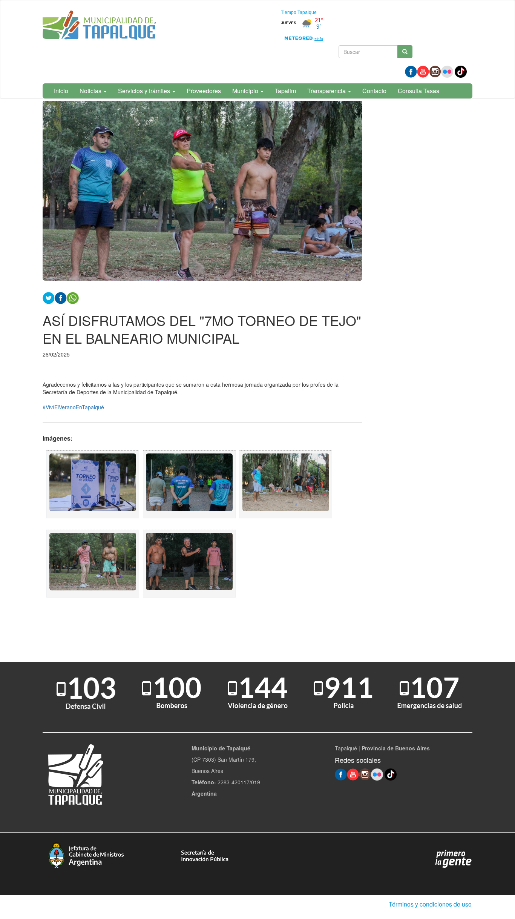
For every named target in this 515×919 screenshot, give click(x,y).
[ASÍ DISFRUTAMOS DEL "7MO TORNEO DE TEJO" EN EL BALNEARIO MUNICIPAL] (92, 484)
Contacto (374, 90)
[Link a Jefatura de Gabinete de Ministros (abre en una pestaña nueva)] (86, 854)
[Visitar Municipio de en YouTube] (423, 71)
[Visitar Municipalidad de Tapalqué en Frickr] (447, 71)
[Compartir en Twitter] (49, 297)
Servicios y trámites (145, 90)
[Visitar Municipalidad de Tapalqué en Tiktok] (461, 71)
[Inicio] (99, 26)
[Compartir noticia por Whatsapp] (73, 297)
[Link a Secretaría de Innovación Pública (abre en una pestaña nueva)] (204, 855)
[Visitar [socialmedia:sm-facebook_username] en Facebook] (61, 297)
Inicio (61, 90)
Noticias (91, 90)
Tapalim (285, 90)
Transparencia (327, 90)
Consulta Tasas (418, 90)
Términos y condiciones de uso (430, 904)
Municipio (246, 90)
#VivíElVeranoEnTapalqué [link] (73, 407)
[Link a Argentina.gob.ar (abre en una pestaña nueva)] (453, 858)
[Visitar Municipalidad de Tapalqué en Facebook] (411, 71)
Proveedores (204, 90)
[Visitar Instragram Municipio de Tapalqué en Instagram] (435, 71)
